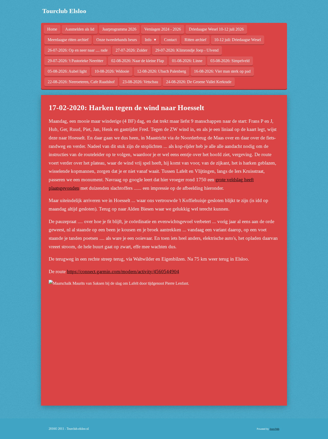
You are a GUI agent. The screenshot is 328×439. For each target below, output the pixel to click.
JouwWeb (274, 428)
